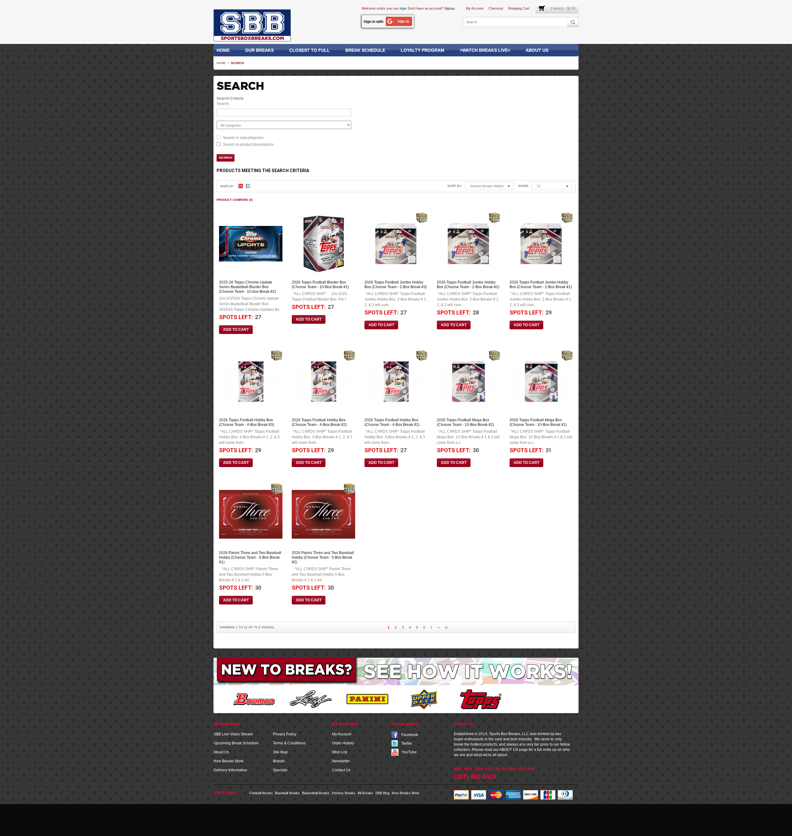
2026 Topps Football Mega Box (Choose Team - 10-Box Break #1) (538, 422)
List (248, 186)
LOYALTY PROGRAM (422, 50)
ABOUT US (508, 749)
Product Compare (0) (235, 199)
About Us (537, 50)
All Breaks (365, 793)
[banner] (396, 671)
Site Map (280, 752)
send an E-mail (521, 769)
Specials (280, 770)
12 (538, 186)
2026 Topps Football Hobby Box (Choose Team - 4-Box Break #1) (392, 422)
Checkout (496, 8)
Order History (343, 743)
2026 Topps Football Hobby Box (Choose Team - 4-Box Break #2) (319, 422)
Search (237, 63)
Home (223, 50)
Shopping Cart (518, 8)
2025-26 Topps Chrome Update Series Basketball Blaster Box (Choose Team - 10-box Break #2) (247, 287)
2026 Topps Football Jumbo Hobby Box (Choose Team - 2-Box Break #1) (541, 284)
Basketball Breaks (315, 793)
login (403, 8)
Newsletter (341, 761)
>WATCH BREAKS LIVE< (485, 50)
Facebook (409, 735)
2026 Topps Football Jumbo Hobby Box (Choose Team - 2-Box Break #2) (468, 284)
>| (446, 627)
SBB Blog (383, 793)
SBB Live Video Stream (233, 734)
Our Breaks (259, 50)
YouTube (409, 752)
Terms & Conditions (289, 743)
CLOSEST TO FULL (309, 50)
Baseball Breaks (287, 793)
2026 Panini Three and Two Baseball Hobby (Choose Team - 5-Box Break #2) (323, 557)
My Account (475, 8)
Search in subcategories (243, 138)
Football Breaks (261, 793)
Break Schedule (365, 50)
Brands (279, 761)
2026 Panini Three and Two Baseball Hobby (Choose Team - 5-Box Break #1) (250, 557)
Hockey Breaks (343, 793)
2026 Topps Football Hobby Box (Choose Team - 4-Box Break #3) (246, 422)
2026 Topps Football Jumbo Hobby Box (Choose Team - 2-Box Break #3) (395, 284)
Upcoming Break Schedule (236, 743)
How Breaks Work (228, 761)
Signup (449, 8)
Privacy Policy (284, 734)
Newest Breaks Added (486, 186)
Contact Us (341, 770)
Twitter (406, 743)
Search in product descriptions (248, 144)
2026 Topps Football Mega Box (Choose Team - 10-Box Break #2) (465, 422)
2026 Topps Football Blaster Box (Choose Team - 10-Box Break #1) (320, 284)
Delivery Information (230, 770)
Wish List (339, 752)
